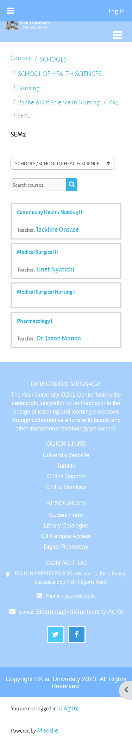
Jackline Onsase (57, 229)
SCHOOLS (53, 59)
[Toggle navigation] (117, 31)
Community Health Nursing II (49, 212)
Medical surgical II (37, 252)
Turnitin (66, 465)
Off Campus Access (66, 536)
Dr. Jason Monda (58, 338)
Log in (116, 10)
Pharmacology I (34, 321)
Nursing (29, 88)
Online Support (66, 476)
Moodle (47, 730)
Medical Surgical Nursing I (46, 291)
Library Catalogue (66, 525)
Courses (21, 57)
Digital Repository (66, 546)
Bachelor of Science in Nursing (59, 102)
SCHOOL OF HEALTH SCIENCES (59, 73)
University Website (66, 455)
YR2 (113, 102)
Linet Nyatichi (55, 269)
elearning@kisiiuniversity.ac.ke (79, 611)
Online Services (66, 487)
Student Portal (66, 515)
